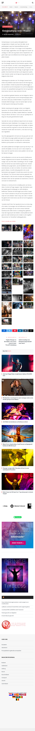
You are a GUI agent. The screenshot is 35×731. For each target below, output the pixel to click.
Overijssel (4, 677)
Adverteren (4, 647)
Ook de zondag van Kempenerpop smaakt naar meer (25, 341)
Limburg (4, 668)
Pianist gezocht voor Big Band (9, 612)
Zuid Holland (5, 683)
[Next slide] (32, 506)
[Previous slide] (3, 506)
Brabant (4, 662)
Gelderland (4, 665)
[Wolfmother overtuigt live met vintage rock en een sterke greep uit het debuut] (17, 387)
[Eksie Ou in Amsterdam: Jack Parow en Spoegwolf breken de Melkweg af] (17, 433)
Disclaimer (4, 644)
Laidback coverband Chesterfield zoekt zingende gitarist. (16, 606)
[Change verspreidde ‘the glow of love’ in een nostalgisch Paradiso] (17, 457)
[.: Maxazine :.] (17, 2)
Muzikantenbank (9, 597)
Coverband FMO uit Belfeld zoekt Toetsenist (12, 609)
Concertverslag (7, 26)
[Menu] (3, 3)
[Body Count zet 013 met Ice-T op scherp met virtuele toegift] (17, 481)
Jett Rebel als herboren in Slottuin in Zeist (15, 422)
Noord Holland (5, 674)
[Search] (32, 3)
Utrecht (3, 680)
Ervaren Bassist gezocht (8, 615)
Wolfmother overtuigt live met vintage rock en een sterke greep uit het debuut (18, 398)
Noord (3, 671)
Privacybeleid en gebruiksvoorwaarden (11, 650)
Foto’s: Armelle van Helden (9, 221)
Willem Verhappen (9, 34)
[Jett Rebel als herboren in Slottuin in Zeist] (17, 411)
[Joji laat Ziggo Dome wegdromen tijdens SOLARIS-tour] (17, 363)
